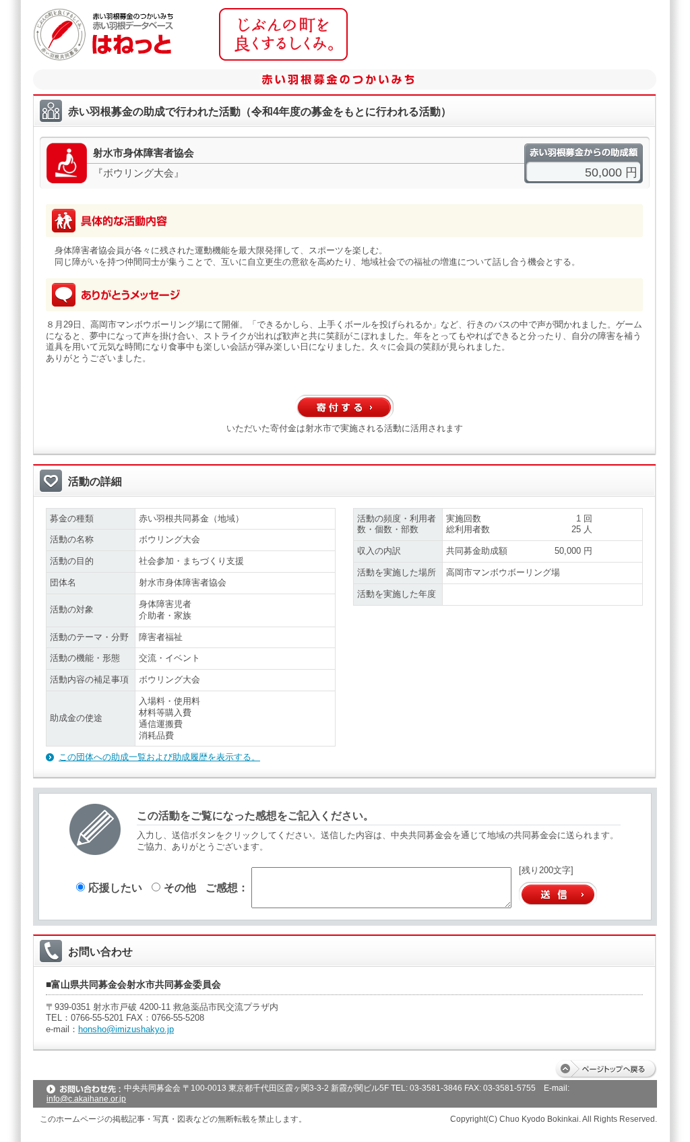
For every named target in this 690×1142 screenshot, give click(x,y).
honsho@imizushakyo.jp (126, 1029)
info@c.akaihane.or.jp (86, 1099)
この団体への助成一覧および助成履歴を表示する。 (159, 757)
